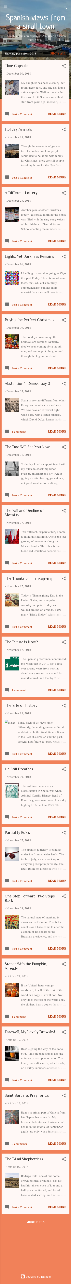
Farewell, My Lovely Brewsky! (30, 1032)
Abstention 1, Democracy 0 (27, 383)
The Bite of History (21, 705)
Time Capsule (16, 65)
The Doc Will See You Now (27, 447)
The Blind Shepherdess (24, 1159)
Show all (58, 53)
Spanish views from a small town (35, 22)
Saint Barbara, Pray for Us (27, 1095)
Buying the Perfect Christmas (29, 320)
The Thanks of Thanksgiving (28, 578)
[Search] (65, 8)
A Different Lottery (21, 193)
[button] (64, 66)
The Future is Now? (21, 642)
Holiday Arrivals (18, 129)
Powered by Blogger (38, 1276)
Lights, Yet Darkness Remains (29, 256)
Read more (57, 114)
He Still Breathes (19, 769)
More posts (35, 1222)
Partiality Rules (17, 832)
